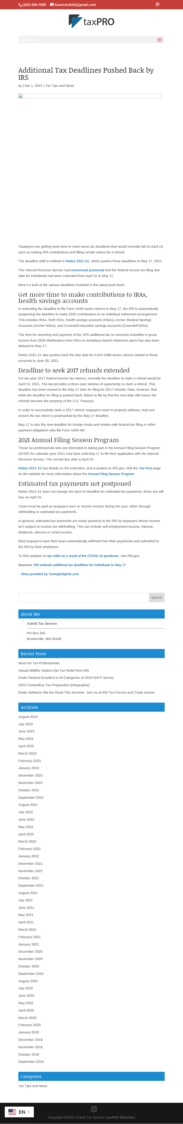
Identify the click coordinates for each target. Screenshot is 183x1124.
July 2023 (25, 724)
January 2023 (28, 768)
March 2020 (27, 1018)
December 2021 (30, 863)
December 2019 (30, 1040)
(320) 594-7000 (34, 5)
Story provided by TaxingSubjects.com (50, 574)
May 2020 (25, 1003)
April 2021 (26, 922)
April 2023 (26, 746)
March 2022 (27, 841)
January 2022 (28, 856)
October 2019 (28, 1054)
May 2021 (25, 915)
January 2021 (28, 944)
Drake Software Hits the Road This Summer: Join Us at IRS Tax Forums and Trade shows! (86, 692)
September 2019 (31, 1061)
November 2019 (30, 1047)
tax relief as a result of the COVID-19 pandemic (83, 556)
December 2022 (30, 775)
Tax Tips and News (59, 85)
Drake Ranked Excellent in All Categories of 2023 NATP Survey (66, 678)
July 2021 (25, 900)
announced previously (87, 270)
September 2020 (31, 974)
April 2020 (26, 1010)
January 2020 (28, 1032)
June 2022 (26, 819)
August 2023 (28, 717)
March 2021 (27, 929)
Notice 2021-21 (77, 261)
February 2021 (29, 937)
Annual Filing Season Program (111, 474)
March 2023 (27, 753)
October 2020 (28, 966)
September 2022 (31, 797)
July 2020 (25, 988)
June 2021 (26, 907)
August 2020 (28, 981)
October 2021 (28, 878)
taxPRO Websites (121, 1117)
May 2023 (25, 739)
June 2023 (26, 731)
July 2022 (25, 812)
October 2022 (28, 790)
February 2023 (29, 761)
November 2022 (30, 783)
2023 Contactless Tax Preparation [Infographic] (53, 685)
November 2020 (30, 959)
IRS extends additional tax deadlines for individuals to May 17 (80, 565)
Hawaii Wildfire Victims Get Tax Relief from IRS (53, 670)
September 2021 (31, 885)
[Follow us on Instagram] (157, 4)
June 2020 (26, 995)
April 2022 (26, 834)
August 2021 (28, 893)
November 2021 (30, 871)
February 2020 (29, 1025)
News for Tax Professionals (38, 663)
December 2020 (30, 951)
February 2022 (29, 849)
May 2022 (25, 827)
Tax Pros (145, 468)
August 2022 (28, 805)
